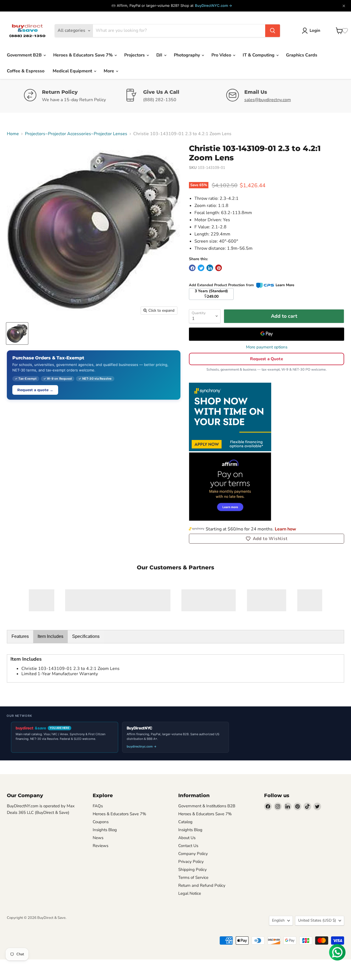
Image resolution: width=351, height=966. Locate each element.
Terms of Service (193, 877)
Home (13, 133)
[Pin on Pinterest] (218, 268)
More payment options (266, 347)
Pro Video (221, 55)
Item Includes (50, 636)
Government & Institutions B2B (206, 806)
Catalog (185, 822)
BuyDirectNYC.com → (213, 5)
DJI (159, 55)
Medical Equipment (73, 71)
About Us (187, 837)
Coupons (101, 822)
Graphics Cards (301, 55)
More (109, 71)
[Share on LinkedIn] (209, 268)
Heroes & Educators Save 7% (83, 55)
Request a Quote (266, 359)
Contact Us (188, 845)
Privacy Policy (191, 861)
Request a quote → (35, 390)
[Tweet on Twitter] (201, 268)
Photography (187, 55)
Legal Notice (189, 893)
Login (315, 30)
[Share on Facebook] (192, 268)
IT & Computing (259, 55)
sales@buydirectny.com (267, 100)
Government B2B (25, 55)
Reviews (100, 845)
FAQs (98, 806)
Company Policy (193, 853)
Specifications (86, 636)
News (98, 837)
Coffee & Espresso (25, 71)
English (278, 920)
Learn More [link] (285, 285)
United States (317, 920)
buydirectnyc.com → (142, 746)
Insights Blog (105, 830)
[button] (266, 539)
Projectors (135, 55)
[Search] (272, 30)
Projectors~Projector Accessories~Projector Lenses (76, 133)
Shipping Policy (192, 869)
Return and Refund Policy (201, 885)
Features (20, 636)
